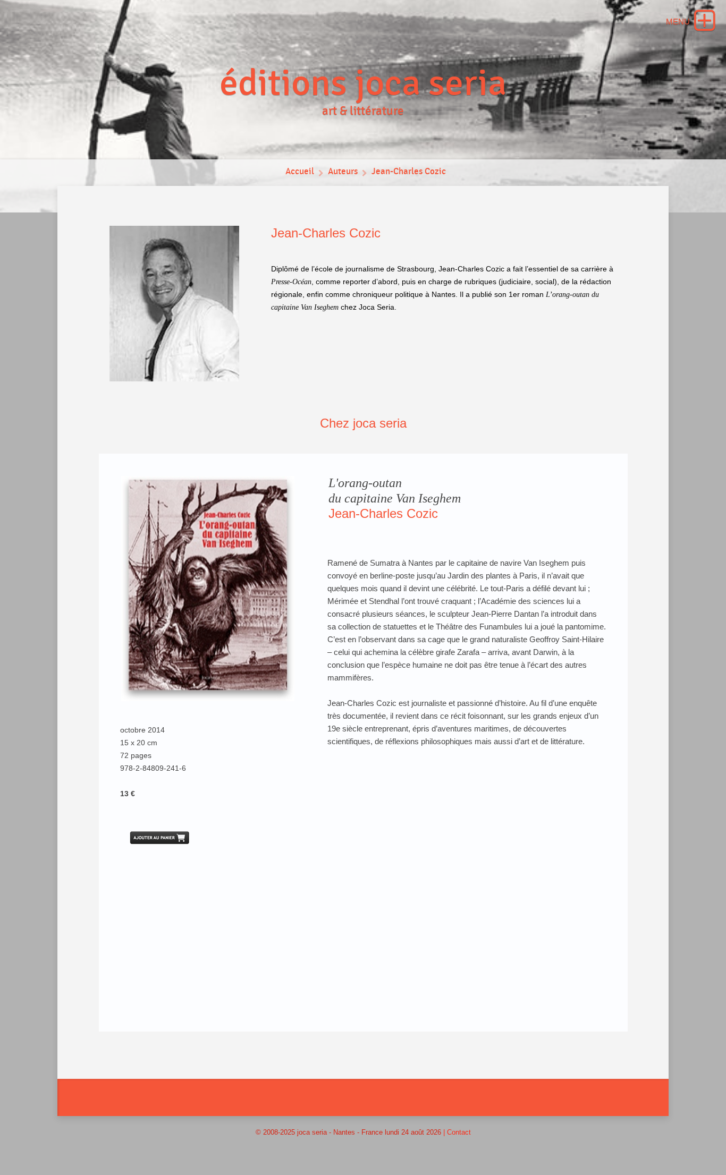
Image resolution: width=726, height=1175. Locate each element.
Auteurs (343, 171)
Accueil (299, 171)
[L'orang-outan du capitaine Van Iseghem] (207, 588)
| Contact (457, 1132)
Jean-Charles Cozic (409, 171)
